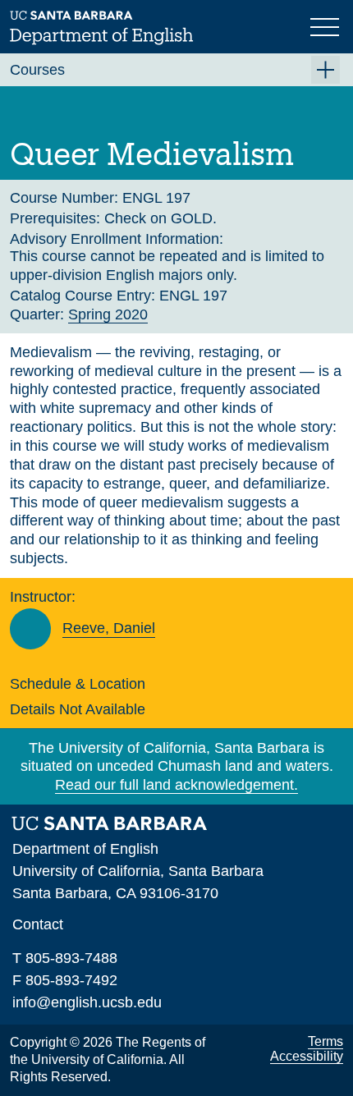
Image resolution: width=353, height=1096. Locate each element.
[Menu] (326, 25)
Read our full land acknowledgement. (176, 785)
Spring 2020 (108, 314)
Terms (325, 1041)
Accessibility (306, 1056)
